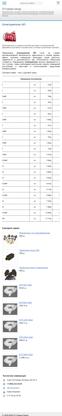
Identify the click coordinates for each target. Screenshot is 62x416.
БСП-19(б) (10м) (26, 337)
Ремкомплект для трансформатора (34, 233)
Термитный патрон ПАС (29, 250)
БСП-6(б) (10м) (25, 285)
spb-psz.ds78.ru (13, 388)
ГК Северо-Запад (11, 9)
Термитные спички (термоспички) (33, 268)
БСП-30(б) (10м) (26, 355)
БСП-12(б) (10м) (26, 320)
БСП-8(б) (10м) (25, 303)
